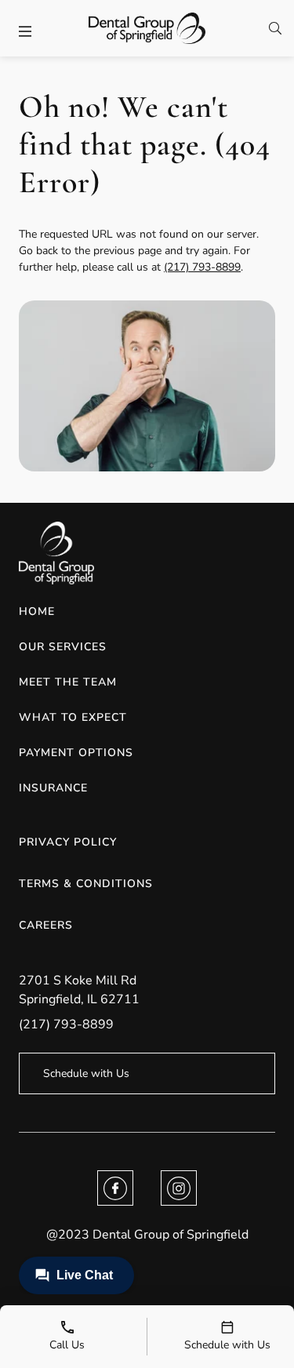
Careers (46, 925)
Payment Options (76, 752)
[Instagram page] (179, 1188)
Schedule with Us (86, 1073)
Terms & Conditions (86, 883)
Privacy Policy (68, 842)
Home (37, 611)
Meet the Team (68, 682)
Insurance (53, 787)
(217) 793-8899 (202, 267)
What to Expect (73, 717)
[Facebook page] (115, 1188)
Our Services (63, 646)
